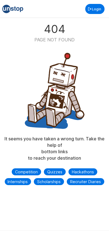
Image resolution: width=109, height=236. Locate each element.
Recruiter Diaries (85, 181)
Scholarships (49, 181)
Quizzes (54, 171)
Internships (18, 181)
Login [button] (96, 9)
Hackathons (83, 171)
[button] (12, 9)
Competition (26, 171)
